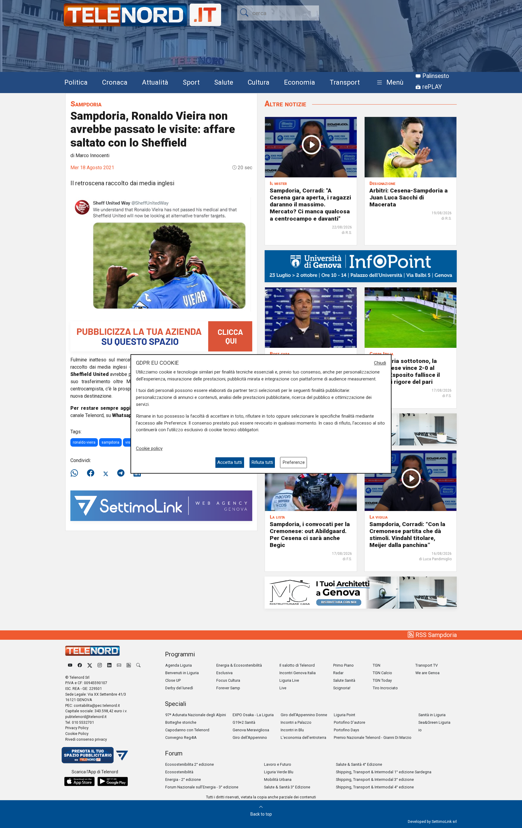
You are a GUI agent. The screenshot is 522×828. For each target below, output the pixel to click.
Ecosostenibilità (179, 772)
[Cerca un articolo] (138, 665)
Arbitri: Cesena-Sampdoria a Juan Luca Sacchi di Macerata (408, 197)
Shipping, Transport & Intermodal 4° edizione (375, 787)
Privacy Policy (77, 728)
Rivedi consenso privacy (86, 739)
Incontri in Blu (292, 730)
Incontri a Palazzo (296, 722)
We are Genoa (427, 673)
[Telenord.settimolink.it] (161, 336)
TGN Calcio (382, 673)
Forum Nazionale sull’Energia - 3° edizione (201, 787)
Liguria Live (289, 680)
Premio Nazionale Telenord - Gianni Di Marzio (372, 737)
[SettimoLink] (161, 505)
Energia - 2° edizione (183, 779)
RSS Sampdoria (435, 635)
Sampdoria (86, 103)
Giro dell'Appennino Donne (304, 715)
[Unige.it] (361, 266)
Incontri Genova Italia (297, 673)
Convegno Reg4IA (181, 737)
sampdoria (110, 442)
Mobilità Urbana (278, 779)
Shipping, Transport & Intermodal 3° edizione (375, 779)
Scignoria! (341, 688)
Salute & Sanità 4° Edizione (359, 764)
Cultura (258, 82)
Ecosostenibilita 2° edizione (189, 764)
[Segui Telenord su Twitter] (90, 665)
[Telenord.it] (95, 755)
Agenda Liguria (178, 665)
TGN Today (382, 680)
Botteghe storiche (180, 722)
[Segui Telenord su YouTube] (70, 665)
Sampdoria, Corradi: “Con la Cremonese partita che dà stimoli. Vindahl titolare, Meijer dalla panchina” (407, 534)
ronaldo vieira (84, 442)
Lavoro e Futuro (277, 764)
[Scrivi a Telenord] (119, 665)
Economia (299, 82)
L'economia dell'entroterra (303, 737)
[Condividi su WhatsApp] (76, 473)
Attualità (155, 82)
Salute (223, 82)
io (420, 730)
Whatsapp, (124, 415)
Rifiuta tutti (262, 462)
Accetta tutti (229, 462)
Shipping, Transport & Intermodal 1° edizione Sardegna (383, 772)
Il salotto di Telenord (297, 665)
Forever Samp (228, 688)
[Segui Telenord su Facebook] (80, 665)
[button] (389, 82)
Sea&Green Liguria (434, 722)
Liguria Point (344, 715)
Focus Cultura (228, 680)
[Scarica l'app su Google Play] (112, 781)
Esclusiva (224, 673)
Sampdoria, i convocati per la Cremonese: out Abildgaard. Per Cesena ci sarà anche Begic (310, 534)
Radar (338, 673)
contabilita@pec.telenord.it (97, 705)
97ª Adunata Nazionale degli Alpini (195, 715)
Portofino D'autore (349, 722)
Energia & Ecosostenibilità (239, 665)
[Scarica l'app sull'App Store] (79, 781)
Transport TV (426, 665)
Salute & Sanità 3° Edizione (287, 787)
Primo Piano (343, 665)
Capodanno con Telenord (187, 730)
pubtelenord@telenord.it (86, 716)
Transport (345, 82)
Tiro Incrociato (385, 688)
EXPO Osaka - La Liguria (253, 715)
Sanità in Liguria (432, 715)
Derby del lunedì (179, 688)
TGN (376, 665)
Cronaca (114, 82)
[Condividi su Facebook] (90, 473)
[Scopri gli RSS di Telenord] (129, 665)
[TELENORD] (92, 651)
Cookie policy (149, 448)
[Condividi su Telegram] (120, 473)
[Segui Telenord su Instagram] (100, 665)
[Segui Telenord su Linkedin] (109, 665)
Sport (191, 82)
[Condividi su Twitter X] (105, 473)
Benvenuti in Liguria (182, 673)
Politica (76, 82)
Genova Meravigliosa (251, 730)
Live (282, 688)
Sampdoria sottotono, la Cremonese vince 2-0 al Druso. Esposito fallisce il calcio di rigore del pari (404, 371)
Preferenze (293, 462)
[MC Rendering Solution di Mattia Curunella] (361, 592)
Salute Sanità (344, 680)
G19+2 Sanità (244, 722)
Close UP (173, 680)
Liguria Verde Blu (278, 772)
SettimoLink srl (444, 821)
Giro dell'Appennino (250, 737)
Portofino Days (346, 730)
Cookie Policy (77, 733)
